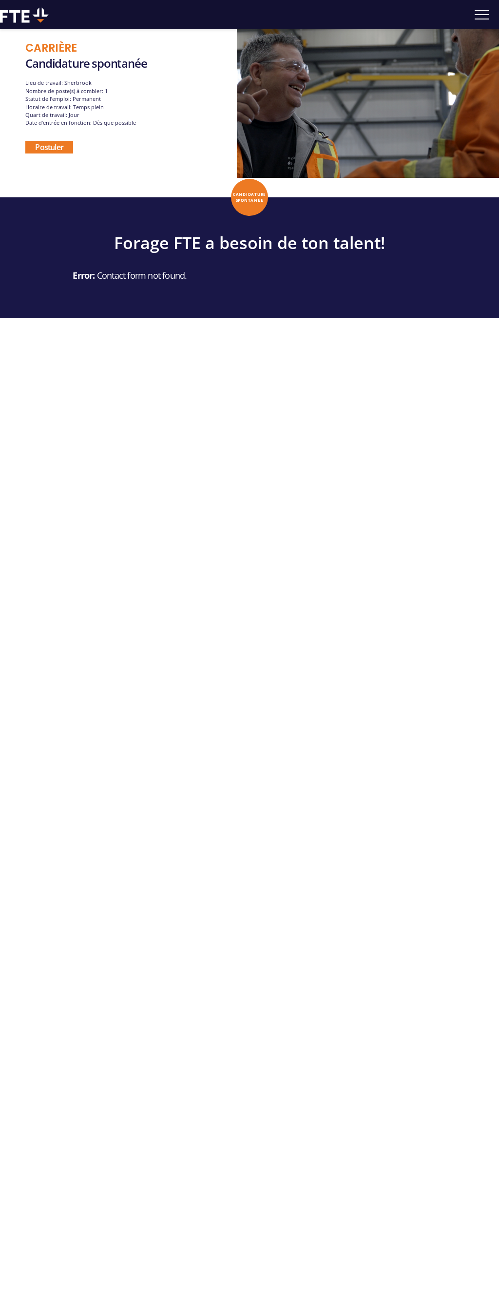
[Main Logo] (24, 15)
